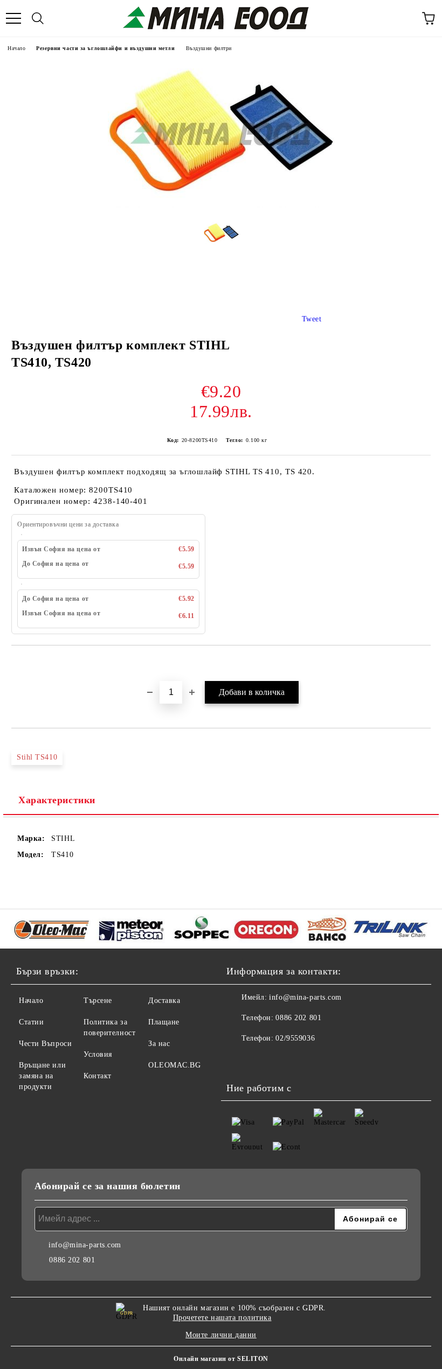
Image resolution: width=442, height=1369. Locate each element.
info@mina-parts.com (305, 997)
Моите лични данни (221, 1335)
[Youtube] (264, 1060)
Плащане (163, 1022)
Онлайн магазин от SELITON (221, 1359)
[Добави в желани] (423, 663)
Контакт (98, 1076)
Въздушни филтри (209, 48)
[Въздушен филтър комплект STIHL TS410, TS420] (221, 205)
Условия (98, 1054)
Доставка (164, 1000)
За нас (159, 1044)
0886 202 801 (298, 1018)
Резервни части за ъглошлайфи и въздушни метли (105, 48)
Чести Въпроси (45, 1044)
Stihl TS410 (37, 757)
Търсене (98, 1000)
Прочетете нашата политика (222, 1318)
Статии (31, 1022)
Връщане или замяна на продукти (42, 1076)
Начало (16, 48)
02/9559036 (295, 1038)
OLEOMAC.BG (174, 1065)
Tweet (312, 319)
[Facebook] (240, 1060)
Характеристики (56, 800)
